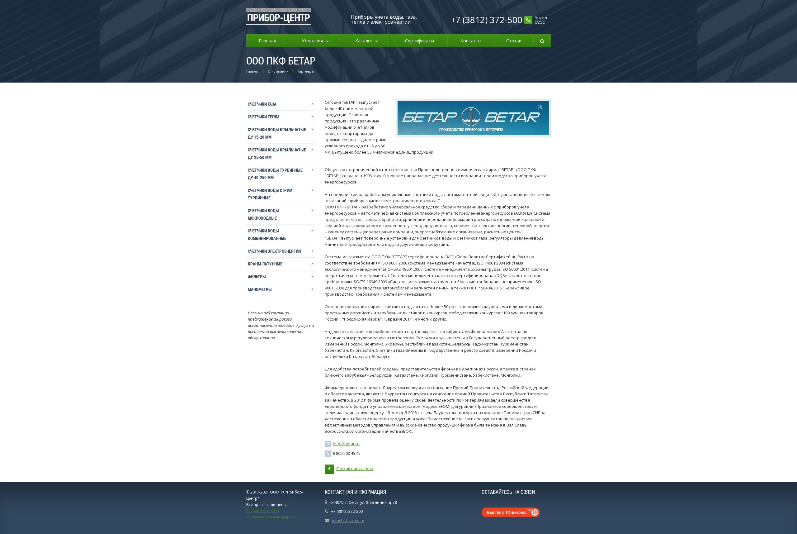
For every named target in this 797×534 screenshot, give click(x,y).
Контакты (470, 41)
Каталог (365, 41)
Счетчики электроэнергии (274, 251)
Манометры (260, 289)
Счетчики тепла (264, 117)
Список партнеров (354, 468)
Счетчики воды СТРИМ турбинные (270, 194)
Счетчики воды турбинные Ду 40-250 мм (275, 173)
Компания (314, 41)
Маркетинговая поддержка (271, 517)
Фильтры (257, 276)
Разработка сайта (262, 510)
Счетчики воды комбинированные (267, 234)
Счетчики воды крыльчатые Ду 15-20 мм (277, 133)
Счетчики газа (262, 104)
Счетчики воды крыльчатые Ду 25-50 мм (277, 153)
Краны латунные (265, 264)
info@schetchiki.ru (348, 520)
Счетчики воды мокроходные (263, 214)
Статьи (513, 41)
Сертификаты (419, 41)
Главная (267, 41)
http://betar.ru (346, 443)
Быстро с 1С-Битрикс (507, 512)
